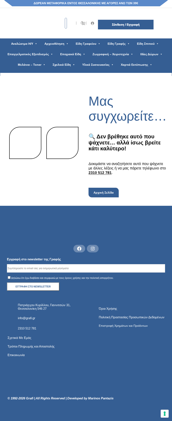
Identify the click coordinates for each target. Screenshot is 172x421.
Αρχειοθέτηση (54, 43)
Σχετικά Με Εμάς (19, 338)
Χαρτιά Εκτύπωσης (134, 64)
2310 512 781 (100, 172)
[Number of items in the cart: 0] (83, 23)
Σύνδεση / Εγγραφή (126, 24)
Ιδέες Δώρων (149, 54)
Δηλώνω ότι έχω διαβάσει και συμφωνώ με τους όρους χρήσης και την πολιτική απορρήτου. (62, 278)
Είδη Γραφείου (86, 43)
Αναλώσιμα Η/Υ (22, 43)
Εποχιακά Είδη (70, 54)
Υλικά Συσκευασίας (95, 64)
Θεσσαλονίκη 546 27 (32, 308)
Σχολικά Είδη (62, 64)
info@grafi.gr (26, 318)
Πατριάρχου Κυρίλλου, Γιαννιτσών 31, (44, 305)
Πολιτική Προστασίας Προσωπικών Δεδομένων (131, 317)
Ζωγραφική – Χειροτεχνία (111, 54)
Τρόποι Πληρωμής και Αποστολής (31, 346)
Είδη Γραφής (117, 43)
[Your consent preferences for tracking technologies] (165, 414)
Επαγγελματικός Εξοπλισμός (28, 54)
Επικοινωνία (16, 355)
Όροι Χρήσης (108, 308)
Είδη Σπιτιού (146, 43)
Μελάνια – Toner (29, 64)
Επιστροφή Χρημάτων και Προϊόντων (123, 325)
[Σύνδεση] (92, 23)
